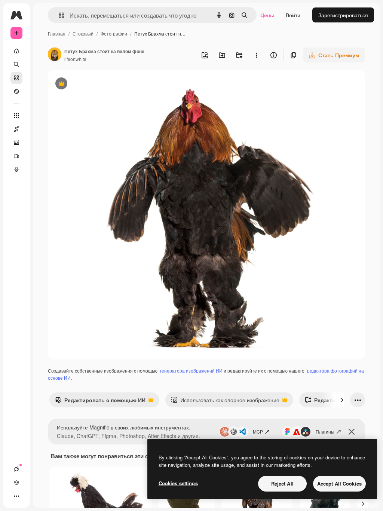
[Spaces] (16, 129)
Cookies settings (178, 483)
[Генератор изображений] (16, 143)
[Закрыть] (351, 431)
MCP (258, 431)
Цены (267, 15)
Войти (293, 15)
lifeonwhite (75, 59)
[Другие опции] (256, 55)
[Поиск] (16, 64)
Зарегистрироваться (343, 15)
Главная (56, 33)
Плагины (325, 431)
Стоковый (83, 33)
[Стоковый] (16, 78)
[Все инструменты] (16, 116)
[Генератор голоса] (16, 169)
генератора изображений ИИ (191, 370)
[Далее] (342, 399)
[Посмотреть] (16, 91)
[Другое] (16, 496)
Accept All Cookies (339, 483)
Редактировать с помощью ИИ (100, 401)
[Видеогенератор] (16, 156)
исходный (98, 84)
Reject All (282, 483)
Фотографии (114, 33)
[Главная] (16, 51)
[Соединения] (16, 469)
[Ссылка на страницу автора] (54, 55)
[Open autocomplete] (58, 15)
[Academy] (16, 483)
